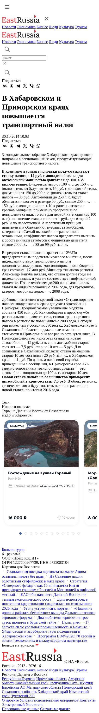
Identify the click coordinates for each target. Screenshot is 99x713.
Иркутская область (51, 679)
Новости (9, 27)
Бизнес (42, 27)
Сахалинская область (19, 692)
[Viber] (32, 86)
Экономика (26, 27)
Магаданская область (43, 687)
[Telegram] (18, 86)
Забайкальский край (32, 683)
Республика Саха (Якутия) (71, 683)
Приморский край (77, 687)
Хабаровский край (52, 692)
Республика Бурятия (18, 679)
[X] (25, 86)
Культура (66, 27)
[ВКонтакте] (5, 86)
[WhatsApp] (38, 86)
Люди (53, 27)
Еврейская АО (13, 687)
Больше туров (13, 550)
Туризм (81, 27)
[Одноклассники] (11, 86)
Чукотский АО (23, 696)
